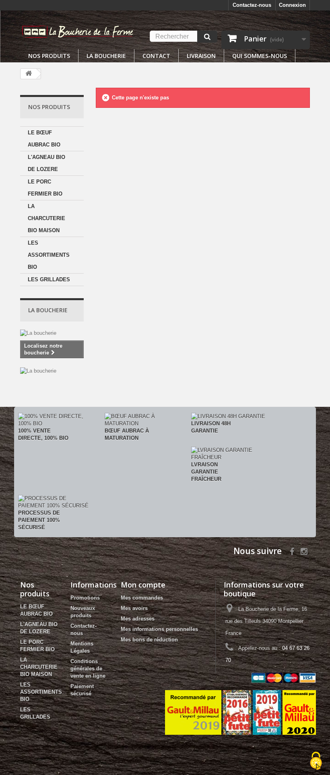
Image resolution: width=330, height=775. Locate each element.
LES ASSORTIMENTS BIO (49, 255)
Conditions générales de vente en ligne (87, 668)
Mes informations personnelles (159, 629)
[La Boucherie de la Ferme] (78, 31)
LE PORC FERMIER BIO (45, 188)
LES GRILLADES (49, 279)
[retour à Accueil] (28, 74)
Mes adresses (138, 619)
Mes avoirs (134, 608)
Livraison (201, 56)
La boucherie (106, 56)
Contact (156, 56)
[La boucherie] (52, 333)
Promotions (85, 598)
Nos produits (49, 56)
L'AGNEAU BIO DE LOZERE (46, 163)
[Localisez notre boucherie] (52, 371)
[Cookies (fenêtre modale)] (316, 761)
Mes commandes (142, 598)
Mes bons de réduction (149, 640)
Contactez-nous (252, 5)
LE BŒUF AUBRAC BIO (44, 139)
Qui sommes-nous (259, 56)
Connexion (292, 5)
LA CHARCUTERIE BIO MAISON (46, 218)
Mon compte (143, 584)
